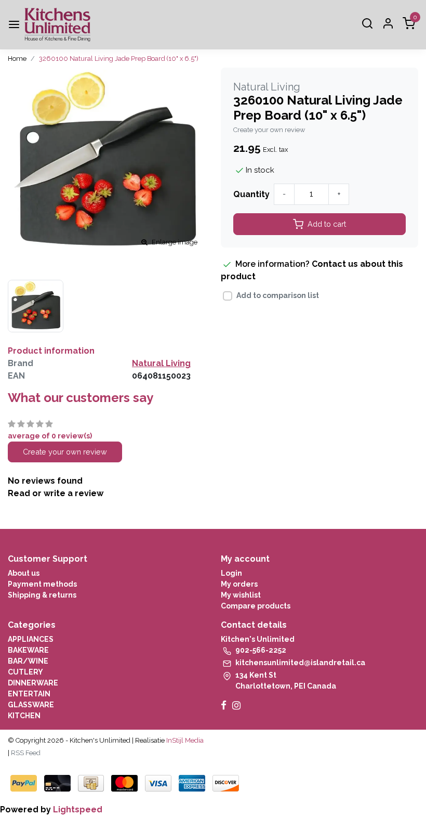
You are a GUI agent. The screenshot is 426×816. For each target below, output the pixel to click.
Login (231, 573)
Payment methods (42, 584)
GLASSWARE (31, 705)
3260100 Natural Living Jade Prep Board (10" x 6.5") (118, 58)
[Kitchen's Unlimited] (57, 25)
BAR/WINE (28, 661)
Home (17, 58)
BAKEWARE (28, 650)
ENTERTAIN (29, 694)
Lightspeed (77, 809)
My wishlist (241, 595)
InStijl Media (184, 740)
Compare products (255, 606)
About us (23, 573)
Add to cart (327, 223)
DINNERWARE (33, 683)
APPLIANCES (31, 639)
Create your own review (269, 130)
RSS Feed (26, 753)
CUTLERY (25, 672)
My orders (239, 584)
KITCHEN (24, 715)
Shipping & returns (42, 595)
